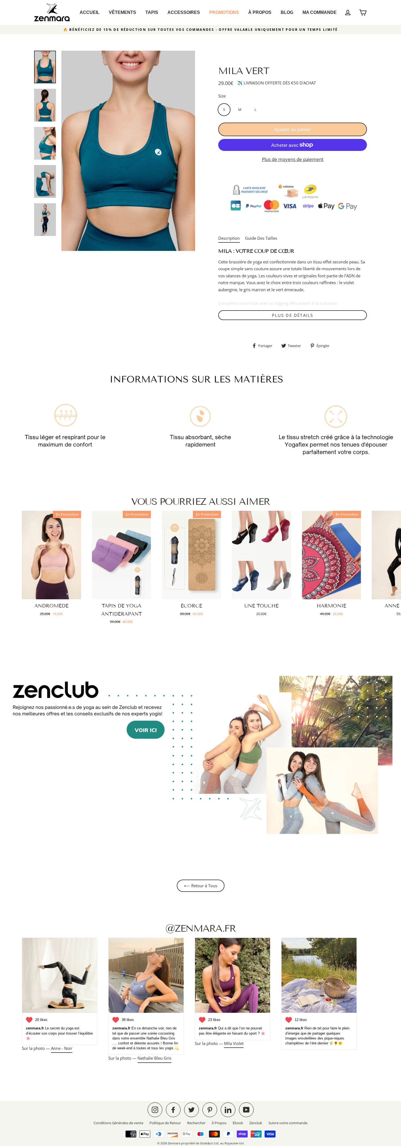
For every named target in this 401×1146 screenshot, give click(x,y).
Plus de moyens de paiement (293, 159)
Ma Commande (320, 12)
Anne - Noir (61, 1048)
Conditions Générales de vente (118, 1122)
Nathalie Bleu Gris (154, 1058)
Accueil (90, 12)
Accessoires (183, 12)
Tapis (151, 12)
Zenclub (255, 1122)
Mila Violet (234, 1043)
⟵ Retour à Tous (200, 885)
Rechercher (196, 1122)
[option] (128, 151)
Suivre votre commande (287, 1122)
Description (229, 238)
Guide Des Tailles (261, 238)
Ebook (238, 1122)
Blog (287, 12)
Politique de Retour (165, 1122)
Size (222, 96)
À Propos (259, 12)
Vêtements (122, 12)
